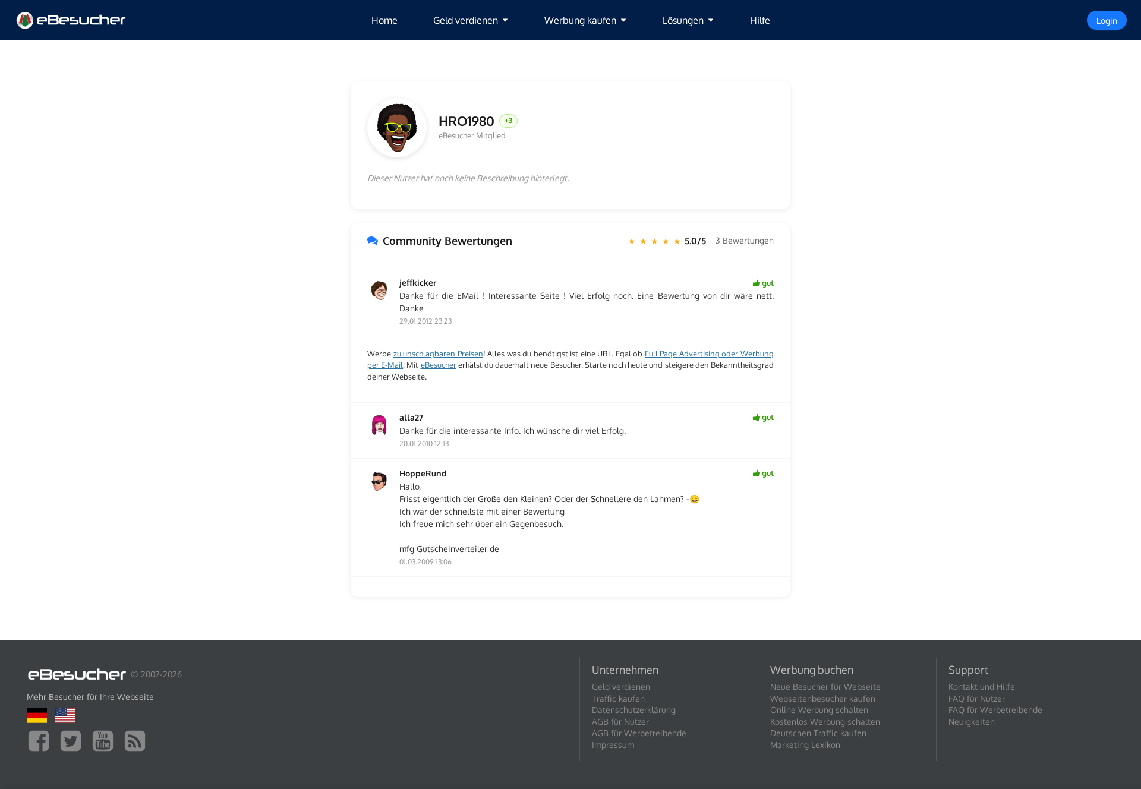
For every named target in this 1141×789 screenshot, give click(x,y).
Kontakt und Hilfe (981, 686)
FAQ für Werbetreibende (995, 710)
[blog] (138, 740)
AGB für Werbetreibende (639, 733)
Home (384, 20)
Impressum (613, 745)
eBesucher (438, 365)
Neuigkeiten (971, 722)
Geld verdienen (621, 686)
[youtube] (106, 740)
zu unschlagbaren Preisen (438, 353)
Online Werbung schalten (819, 710)
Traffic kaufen (618, 698)
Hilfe (760, 20)
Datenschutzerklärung (634, 710)
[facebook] (41, 740)
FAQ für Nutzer (976, 698)
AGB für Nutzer (620, 722)
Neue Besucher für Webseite (825, 686)
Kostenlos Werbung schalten (825, 722)
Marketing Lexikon (805, 745)
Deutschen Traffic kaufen (818, 733)
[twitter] (74, 740)
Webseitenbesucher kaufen (822, 698)
